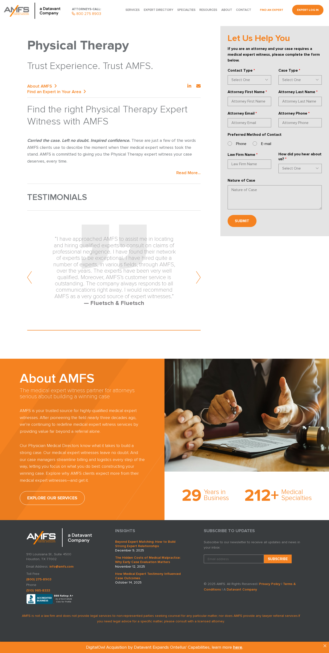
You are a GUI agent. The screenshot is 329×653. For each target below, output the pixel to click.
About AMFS (39, 86)
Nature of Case (241, 180)
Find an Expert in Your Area (54, 91)
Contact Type (241, 70)
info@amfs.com (61, 566)
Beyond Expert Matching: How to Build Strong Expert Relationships (145, 544)
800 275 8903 (88, 13)
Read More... (188, 172)
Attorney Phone (293, 113)
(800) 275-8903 (38, 579)
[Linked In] (189, 86)
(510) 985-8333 (38, 590)
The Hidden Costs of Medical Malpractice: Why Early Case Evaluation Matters (147, 560)
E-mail (266, 143)
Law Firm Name (242, 154)
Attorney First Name (247, 91)
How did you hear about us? (300, 156)
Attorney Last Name (297, 91)
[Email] (198, 86)
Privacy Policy (269, 584)
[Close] (325, 646)
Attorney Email (242, 113)
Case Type (289, 70)
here (237, 647)
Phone (241, 143)
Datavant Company (242, 589)
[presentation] (29, 277)
